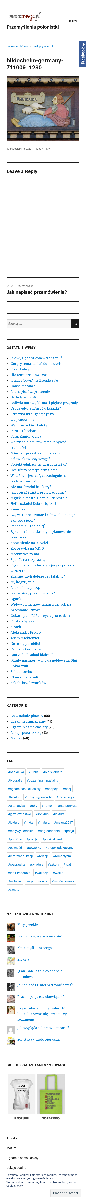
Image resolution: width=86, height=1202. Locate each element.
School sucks (21, 672)
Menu (73, 20)
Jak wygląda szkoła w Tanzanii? (36, 358)
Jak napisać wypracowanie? (39, 936)
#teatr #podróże (19, 872)
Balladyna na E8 (23, 397)
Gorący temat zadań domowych (36, 364)
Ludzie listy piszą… (26, 588)
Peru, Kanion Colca (26, 436)
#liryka (28, 822)
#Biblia (34, 772)
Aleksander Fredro (26, 632)
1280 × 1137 (43, 148)
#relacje (43, 856)
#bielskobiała (52, 772)
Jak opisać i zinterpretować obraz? (38, 492)
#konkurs (42, 814)
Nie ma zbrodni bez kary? (31, 487)
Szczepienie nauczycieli (30, 543)
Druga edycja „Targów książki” (36, 408)
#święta (13, 889)
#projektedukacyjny (59, 847)
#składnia (36, 864)
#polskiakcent (52, 839)
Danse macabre (23, 386)
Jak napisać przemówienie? (33, 593)
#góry (33, 805)
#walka (58, 872)
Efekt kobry (20, 369)
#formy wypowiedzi (38, 797)
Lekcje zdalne (16, 1167)
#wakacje (42, 872)
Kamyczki (19, 509)
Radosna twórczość (26, 649)
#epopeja (52, 788)
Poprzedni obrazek (17, 46)
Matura (16, 738)
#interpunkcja (67, 805)
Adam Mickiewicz (25, 638)
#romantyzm (62, 856)
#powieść (15, 847)
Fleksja (23, 959)
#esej (67, 788)
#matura (44, 822)
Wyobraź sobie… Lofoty (29, 425)
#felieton (14, 797)
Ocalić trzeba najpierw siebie (34, 470)
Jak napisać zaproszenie (30, 392)
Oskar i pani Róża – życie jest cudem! (41, 616)
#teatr (68, 864)
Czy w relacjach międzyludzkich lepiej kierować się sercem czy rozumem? (43, 1013)
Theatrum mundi (24, 677)
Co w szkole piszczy (27, 716)
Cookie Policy (14, 1185)
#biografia (15, 780)
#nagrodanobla (49, 830)
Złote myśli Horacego (34, 948)
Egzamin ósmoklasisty (29, 727)
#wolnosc (15, 881)
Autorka (12, 1138)
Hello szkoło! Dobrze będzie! (33, 504)
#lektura (59, 814)
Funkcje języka (23, 621)
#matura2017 (63, 822)
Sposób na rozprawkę (28, 560)
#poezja (32, 839)
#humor (47, 805)
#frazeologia (65, 797)
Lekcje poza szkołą (26, 733)
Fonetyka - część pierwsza (38, 1039)
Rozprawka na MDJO (27, 548)
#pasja (69, 830)
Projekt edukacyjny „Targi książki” (39, 464)
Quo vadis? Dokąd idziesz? (32, 655)
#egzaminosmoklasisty (24, 788)
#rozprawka (16, 864)
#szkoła (53, 864)
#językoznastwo (19, 814)
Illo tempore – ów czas (29, 375)
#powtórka (33, 847)
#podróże (15, 839)
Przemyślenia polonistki (33, 26)
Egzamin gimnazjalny (28, 721)
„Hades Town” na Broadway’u (34, 380)
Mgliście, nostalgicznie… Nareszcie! (39, 498)
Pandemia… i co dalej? (28, 526)
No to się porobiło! (25, 644)
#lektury (13, 822)
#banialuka (16, 772)
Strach (16, 627)
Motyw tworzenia (25, 554)
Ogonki (17, 599)
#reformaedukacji (20, 856)
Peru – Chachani (24, 431)
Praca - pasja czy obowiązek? (40, 997)
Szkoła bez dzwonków (28, 683)
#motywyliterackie (21, 830)
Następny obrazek (43, 46)
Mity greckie (27, 925)
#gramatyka (16, 805)
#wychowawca (36, 881)
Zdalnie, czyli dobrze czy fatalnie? (38, 576)
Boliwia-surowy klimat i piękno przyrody (44, 403)
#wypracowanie (63, 881)
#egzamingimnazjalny (42, 780)
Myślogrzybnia (22, 582)
